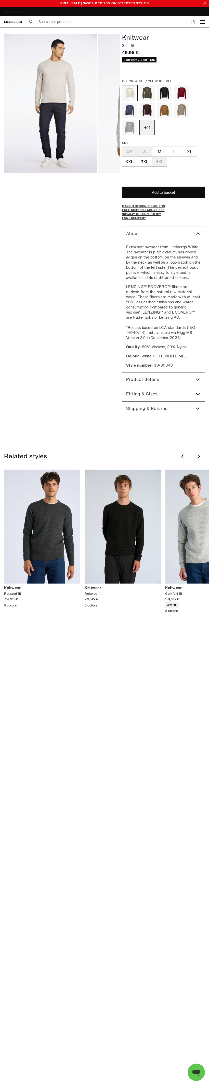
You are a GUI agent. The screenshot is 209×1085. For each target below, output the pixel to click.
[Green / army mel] (147, 93)
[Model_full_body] (50, 103)
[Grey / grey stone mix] (129, 127)
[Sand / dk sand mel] (181, 110)
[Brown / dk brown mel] (147, 110)
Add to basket (163, 192)
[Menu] (202, 22)
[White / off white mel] (129, 93)
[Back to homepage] (13, 22)
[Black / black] (164, 93)
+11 (147, 128)
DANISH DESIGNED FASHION (26, 12)
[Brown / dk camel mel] (164, 110)
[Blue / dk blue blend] (129, 110)
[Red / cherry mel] (181, 93)
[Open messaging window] (196, 1072)
